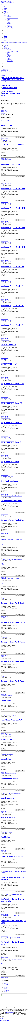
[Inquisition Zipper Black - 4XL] (6, 203)
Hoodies (9, 23)
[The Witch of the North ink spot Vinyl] (10, 916)
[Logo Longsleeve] (11, 793)
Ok (1, 1019)
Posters (8, 25)
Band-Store (6, 15)
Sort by (5, 110)
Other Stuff (5, 85)
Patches (9, 16)
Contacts (6, 987)
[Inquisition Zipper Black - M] (6, 301)
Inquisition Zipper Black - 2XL (13, 247)
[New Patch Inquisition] (7, 476)
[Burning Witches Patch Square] (4, 676)
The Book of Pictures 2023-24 (12, 145)
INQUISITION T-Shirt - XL (12, 403)
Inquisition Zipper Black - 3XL (13, 228)
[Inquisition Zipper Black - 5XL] (6, 183)
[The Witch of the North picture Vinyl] (11, 937)
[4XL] (11, 578)
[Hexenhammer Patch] (9, 773)
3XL (2, 564)
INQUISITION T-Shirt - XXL (12, 384)
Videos (5, 13)
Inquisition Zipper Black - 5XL (13, 189)
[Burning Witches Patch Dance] (3, 617)
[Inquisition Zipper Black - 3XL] (6, 223)
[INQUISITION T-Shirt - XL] (5, 398)
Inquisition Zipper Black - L (12, 286)
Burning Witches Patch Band (12, 603)
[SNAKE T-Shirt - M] (5, 359)
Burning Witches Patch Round (13, 642)
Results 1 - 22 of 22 (6, 114)
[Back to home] (7, 2)
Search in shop (4, 100)
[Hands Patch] (7, 754)
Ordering (3, 113)
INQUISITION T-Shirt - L (11, 423)
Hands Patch (6, 759)
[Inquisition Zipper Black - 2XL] (6, 242)
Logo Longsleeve (7, 798)
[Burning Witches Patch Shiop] (3, 656)
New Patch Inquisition (9, 481)
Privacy (5, 991)
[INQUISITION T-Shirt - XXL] (5, 379)
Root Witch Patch (8, 817)
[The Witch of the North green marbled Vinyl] (12, 894)
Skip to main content (6, 1)
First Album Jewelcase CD (11, 720)
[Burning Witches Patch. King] (2, 515)
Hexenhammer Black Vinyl (11, 501)
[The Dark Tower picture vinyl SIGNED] (14, 872)
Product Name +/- (5, 110)
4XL (2, 583)
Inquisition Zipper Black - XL (12, 267)
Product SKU (4, 111)
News (5, 8)
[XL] (11, 959)
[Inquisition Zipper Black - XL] (6, 261)
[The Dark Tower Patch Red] (3, 851)
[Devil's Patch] (7, 695)
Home (5, 6)
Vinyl (8, 19)
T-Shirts (9, 22)
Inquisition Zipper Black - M (12, 306)
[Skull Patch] (6, 832)
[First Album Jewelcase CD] (9, 715)
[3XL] (11, 559)
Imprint (5, 988)
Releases (6, 12)
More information (4, 1020)
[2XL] (11, 539)
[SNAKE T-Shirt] (5, 120)
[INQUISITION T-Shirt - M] (5, 437)
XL (2, 964)
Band (5, 11)
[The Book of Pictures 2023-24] (4, 140)
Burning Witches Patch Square (13, 681)
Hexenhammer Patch (9, 778)
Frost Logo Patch (7, 739)
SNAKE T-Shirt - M (9, 364)
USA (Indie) (10, 27)
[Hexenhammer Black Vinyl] (11, 496)
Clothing (4, 70)
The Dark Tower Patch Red (12, 856)
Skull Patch (5, 837)
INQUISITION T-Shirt (10, 462)
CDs (8, 20)
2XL (2, 544)
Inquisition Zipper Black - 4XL (13, 208)
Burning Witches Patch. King (12, 520)
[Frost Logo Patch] (6, 734)
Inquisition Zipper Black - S (12, 325)
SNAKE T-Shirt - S (8, 345)
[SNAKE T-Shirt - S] (5, 340)
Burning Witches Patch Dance (13, 622)
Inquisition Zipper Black (10, 164)
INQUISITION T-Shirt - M (11, 442)
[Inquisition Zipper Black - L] (6, 281)
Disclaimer (6, 990)
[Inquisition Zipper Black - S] (6, 320)
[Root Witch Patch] (8, 812)
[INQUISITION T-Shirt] (5, 457)
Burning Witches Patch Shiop (12, 661)
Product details (4, 138)
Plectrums (9, 26)
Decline (4, 1019)
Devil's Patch (6, 700)
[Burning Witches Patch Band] (2, 598)
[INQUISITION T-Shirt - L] (5, 418)
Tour (5, 9)
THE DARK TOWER (12, 18)
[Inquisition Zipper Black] (6, 159)
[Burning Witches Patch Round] (4, 637)
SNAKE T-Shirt (7, 125)
